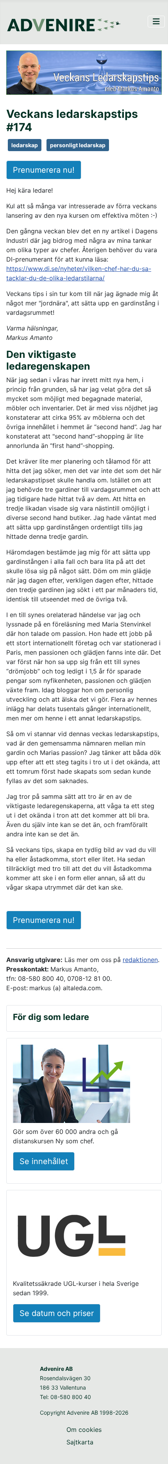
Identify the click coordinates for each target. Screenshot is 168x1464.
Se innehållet (44, 1161)
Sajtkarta (79, 1442)
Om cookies (84, 1429)
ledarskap (24, 145)
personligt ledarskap (77, 145)
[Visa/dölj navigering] (156, 21)
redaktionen (140, 960)
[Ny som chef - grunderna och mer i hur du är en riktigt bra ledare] (71, 1085)
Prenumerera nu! (44, 170)
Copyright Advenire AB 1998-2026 (84, 1412)
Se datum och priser (57, 1313)
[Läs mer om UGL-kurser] (71, 1237)
